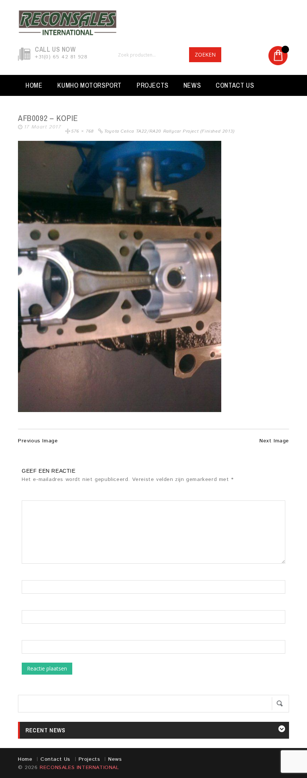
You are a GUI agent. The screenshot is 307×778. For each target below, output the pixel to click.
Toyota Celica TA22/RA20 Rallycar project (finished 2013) (169, 131)
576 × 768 (82, 131)
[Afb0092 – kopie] (119, 276)
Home (33, 85)
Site (27, 636)
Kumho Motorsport (89, 85)
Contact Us (235, 85)
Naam (29, 576)
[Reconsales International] (153, 23)
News (192, 85)
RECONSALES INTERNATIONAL (79, 767)
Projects (152, 85)
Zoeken (205, 54)
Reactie (34, 496)
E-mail (29, 606)
